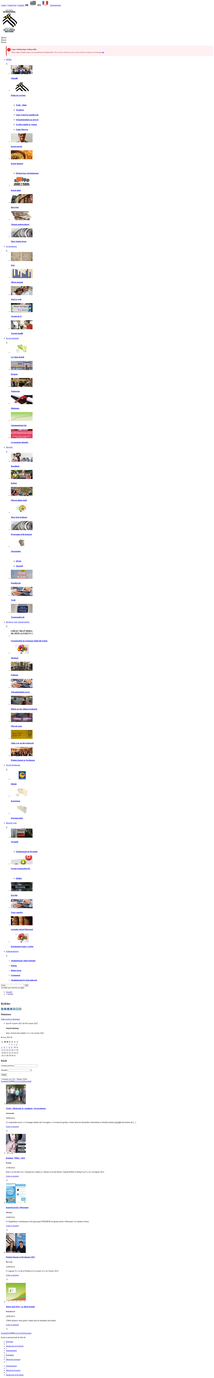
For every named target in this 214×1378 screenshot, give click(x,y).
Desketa (14, 374)
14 (20, 1081)
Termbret (20, 110)
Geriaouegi (15, 975)
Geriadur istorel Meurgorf (22, 929)
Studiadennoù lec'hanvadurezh (24, 980)
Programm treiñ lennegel (21, 534)
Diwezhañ (27, 1081)
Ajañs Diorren (22, 129)
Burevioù (15, 207)
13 (18, 1081)
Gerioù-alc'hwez (7, 1066)
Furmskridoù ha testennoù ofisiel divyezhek (29, 641)
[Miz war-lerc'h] (11, 1037)
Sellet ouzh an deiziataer (10, 1019)
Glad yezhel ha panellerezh (27, 115)
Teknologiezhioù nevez (20, 692)
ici (103, 52)
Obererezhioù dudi (19, 500)
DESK (18, 561)
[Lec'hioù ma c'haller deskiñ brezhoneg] (22, 352)
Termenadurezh (17, 617)
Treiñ (13, 600)
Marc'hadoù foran (18, 241)
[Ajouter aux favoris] (20, 1009)
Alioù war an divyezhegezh (22, 743)
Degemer (9, 1342)
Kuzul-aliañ (16, 190)
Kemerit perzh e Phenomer (17, 1207)
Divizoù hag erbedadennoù (27, 173)
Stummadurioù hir (19, 425)
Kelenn (14, 483)
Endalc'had (12, 5)
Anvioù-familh (17, 333)
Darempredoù (55, 5)
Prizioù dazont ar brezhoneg (23, 760)
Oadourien (15, 391)
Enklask (21, 5)
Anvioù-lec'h (16, 316)
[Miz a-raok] (1, 1037)
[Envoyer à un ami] (17, 1009)
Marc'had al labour (19, 517)
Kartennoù (15, 801)
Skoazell (19, 566)
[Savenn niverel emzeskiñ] (22, 369)
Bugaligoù (15, 466)
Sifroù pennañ (17, 282)
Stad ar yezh (16, 299)
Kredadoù (10, 1355)
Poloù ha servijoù (18, 95)
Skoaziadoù (16, 551)
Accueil (9, 992)
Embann (14, 675)
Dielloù (19, 878)
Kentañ (4, 1081)
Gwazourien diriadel (19, 442)
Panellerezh (16, 583)
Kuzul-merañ (16, 146)
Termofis (14, 842)
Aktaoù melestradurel (20, 224)
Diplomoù (15, 408)
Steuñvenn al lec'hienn (15, 1346)
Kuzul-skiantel (17, 164)
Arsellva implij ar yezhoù (26, 124)
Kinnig (14, 784)
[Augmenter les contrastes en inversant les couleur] (8, 1009)
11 (14, 1081)
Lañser (3, 5)
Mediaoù (14, 658)
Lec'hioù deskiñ (17, 357)
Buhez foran (16, 970)
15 (22, 1081)
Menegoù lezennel (13, 1359)
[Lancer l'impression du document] (14, 1009)
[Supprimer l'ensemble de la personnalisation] (11, 1009)
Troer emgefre (17, 912)
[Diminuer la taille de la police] (2, 1009)
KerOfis (14, 895)
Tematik (4, 1070)
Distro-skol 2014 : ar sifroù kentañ (20, 1307)
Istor (13, 265)
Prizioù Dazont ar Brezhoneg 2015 (20, 1257)
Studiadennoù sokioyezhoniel (23, 961)
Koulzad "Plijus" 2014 (15, 1158)
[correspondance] (31, 5)
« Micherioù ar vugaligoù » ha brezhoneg (26, 1108)
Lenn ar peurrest (12, 1126)
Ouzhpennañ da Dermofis (27, 852)
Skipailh (14, 78)
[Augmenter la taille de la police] (5, 1009)
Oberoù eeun (16, 726)
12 (16, 1081)
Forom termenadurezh (20, 869)
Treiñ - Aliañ (21, 105)
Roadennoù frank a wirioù (22, 946)
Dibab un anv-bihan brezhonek (24, 709)
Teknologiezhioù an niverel (27, 120)
